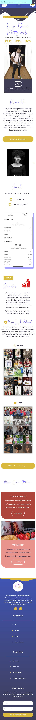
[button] (2, 163)
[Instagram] (20, 608)
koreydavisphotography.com (15, 17)
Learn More (18, 513)
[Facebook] (15, 608)
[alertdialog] (18, 2)
